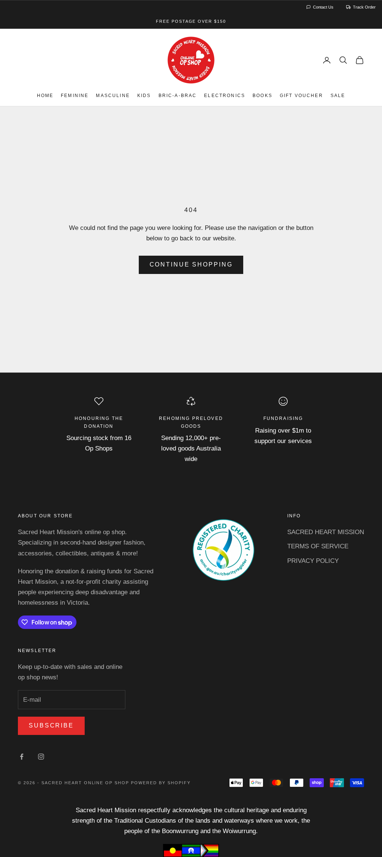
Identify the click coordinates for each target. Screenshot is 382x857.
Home (45, 95)
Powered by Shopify (161, 782)
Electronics (224, 95)
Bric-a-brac (178, 95)
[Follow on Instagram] (41, 756)
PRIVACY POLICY (313, 560)
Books (262, 95)
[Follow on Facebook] (21, 756)
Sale (338, 95)
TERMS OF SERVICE (317, 546)
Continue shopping (191, 264)
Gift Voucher (301, 95)
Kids (144, 95)
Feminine (74, 95)
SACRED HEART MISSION (325, 532)
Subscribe (51, 725)
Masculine (112, 95)
